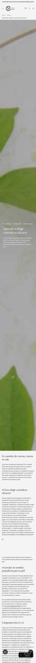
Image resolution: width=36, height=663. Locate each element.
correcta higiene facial (13, 606)
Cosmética (8, 224)
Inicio (3, 15)
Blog (8, 15)
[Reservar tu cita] (5, 652)
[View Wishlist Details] (25, 8)
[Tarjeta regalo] (30, 652)
